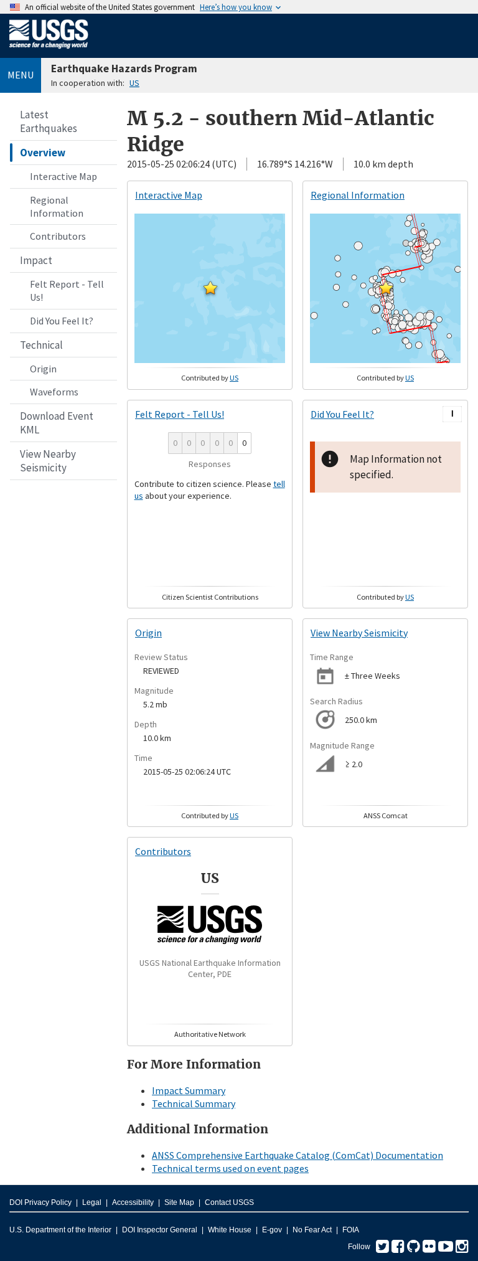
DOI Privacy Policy (40, 1202)
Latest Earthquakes (48, 121)
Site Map (179, 1202)
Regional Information (56, 206)
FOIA (350, 1230)
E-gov (272, 1230)
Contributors (58, 236)
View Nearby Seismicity (48, 461)
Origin (43, 368)
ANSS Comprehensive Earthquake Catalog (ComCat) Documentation (297, 1155)
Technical (41, 345)
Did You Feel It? (61, 320)
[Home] (48, 51)
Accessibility (133, 1202)
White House (229, 1230)
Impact (36, 260)
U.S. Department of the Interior (60, 1230)
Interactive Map (63, 176)
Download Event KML (56, 423)
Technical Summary (193, 1103)
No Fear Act (312, 1230)
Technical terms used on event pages (230, 1168)
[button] (210, 287)
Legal (91, 1202)
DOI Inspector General (159, 1230)
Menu (20, 74)
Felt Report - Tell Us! (67, 290)
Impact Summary (188, 1090)
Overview (42, 152)
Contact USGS (229, 1202)
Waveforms (54, 391)
